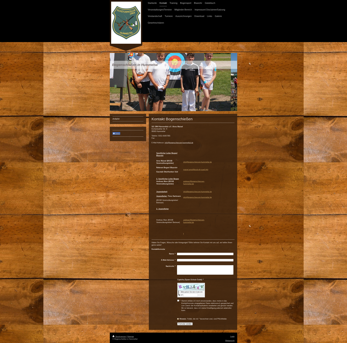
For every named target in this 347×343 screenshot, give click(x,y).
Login (232, 336)
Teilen (117, 133)
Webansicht (229, 341)
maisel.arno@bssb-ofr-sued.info (195, 170)
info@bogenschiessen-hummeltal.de (197, 162)
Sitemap (130, 337)
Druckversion (120, 337)
